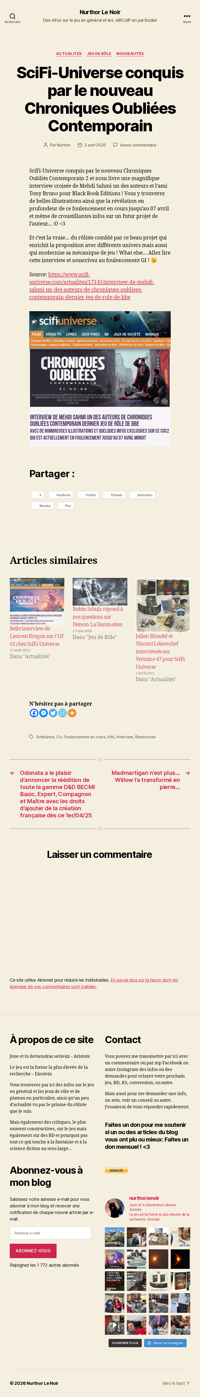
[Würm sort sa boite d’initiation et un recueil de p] (136, 1237)
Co (58, 736)
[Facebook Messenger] (43, 713)
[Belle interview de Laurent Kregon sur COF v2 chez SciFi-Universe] (37, 601)
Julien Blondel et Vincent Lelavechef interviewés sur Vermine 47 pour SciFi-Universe (161, 651)
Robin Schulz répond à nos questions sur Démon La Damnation (98, 617)
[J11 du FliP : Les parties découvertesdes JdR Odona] (158, 1303)
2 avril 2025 (95, 145)
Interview (124, 736)
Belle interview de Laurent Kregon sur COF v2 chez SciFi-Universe (37, 636)
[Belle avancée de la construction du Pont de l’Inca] (114, 1237)
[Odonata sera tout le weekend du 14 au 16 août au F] (114, 1259)
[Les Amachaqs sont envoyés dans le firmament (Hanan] (180, 1237)
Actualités (69, 53)
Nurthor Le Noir (100, 12)
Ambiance (45, 736)
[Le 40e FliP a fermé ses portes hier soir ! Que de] (114, 1303)
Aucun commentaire (138, 145)
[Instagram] (62, 713)
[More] (72, 713)
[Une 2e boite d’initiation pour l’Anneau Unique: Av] (158, 1237)
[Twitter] (53, 713)
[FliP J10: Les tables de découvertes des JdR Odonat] (180, 1303)
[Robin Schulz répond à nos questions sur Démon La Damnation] (100, 592)
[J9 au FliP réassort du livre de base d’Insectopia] (114, 1325)
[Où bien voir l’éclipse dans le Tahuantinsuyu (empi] (180, 1259)
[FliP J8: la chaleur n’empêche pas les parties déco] (136, 1325)
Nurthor (63, 145)
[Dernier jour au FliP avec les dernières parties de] (136, 1303)
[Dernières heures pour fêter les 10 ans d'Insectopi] (158, 1281)
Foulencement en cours (84, 736)
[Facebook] (34, 713)
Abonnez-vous (33, 1250)
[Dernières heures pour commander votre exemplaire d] (136, 1281)
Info (111, 736)
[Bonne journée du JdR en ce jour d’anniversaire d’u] (180, 1281)
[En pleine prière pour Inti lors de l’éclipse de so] (158, 1259)
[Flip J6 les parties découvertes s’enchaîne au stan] (158, 1325)
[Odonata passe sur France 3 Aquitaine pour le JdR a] (180, 1325)
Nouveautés (130, 53)
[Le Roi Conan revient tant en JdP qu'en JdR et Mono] (136, 1259)
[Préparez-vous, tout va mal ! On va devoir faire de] (114, 1281)
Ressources (145, 736)
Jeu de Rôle (99, 53)
